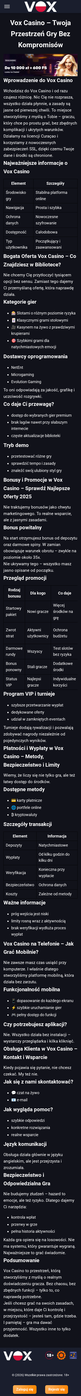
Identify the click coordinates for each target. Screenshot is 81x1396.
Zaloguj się (24, 1389)
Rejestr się (56, 1389)
